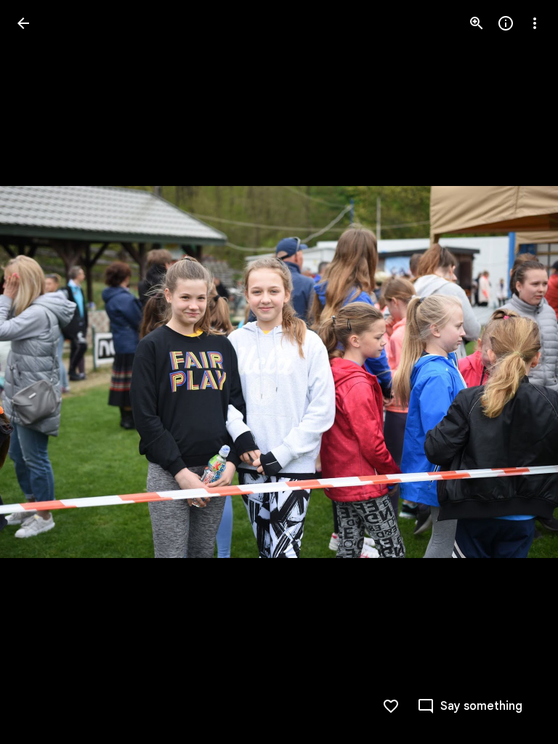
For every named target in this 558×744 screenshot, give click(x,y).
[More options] (534, 23)
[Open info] (505, 23)
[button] (40, 372)
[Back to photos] (23, 23)
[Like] (391, 706)
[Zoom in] (476, 23)
